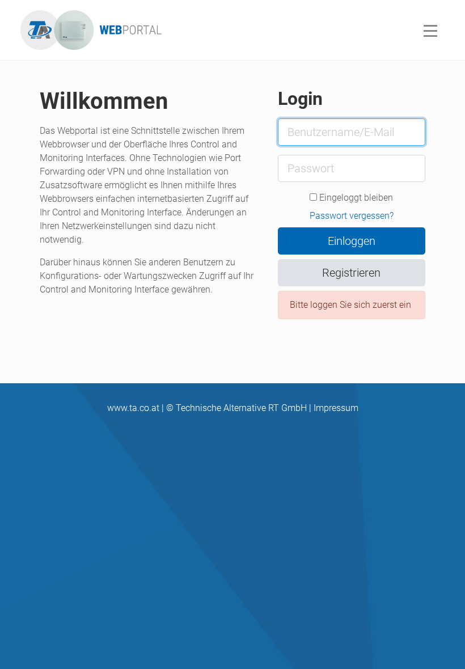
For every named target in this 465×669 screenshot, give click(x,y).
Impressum (336, 408)
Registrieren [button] (351, 273)
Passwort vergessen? (352, 215)
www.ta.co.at (133, 408)
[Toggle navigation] (430, 30)
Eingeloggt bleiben (355, 197)
